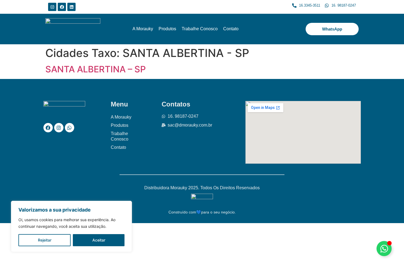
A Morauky (142, 28)
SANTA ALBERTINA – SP (95, 69)
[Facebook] (62, 7)
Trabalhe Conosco (200, 28)
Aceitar (98, 240)
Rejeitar (44, 240)
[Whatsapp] (69, 127)
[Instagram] (52, 7)
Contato (231, 28)
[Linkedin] (71, 7)
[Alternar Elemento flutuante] (384, 248)
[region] (71, 226)
